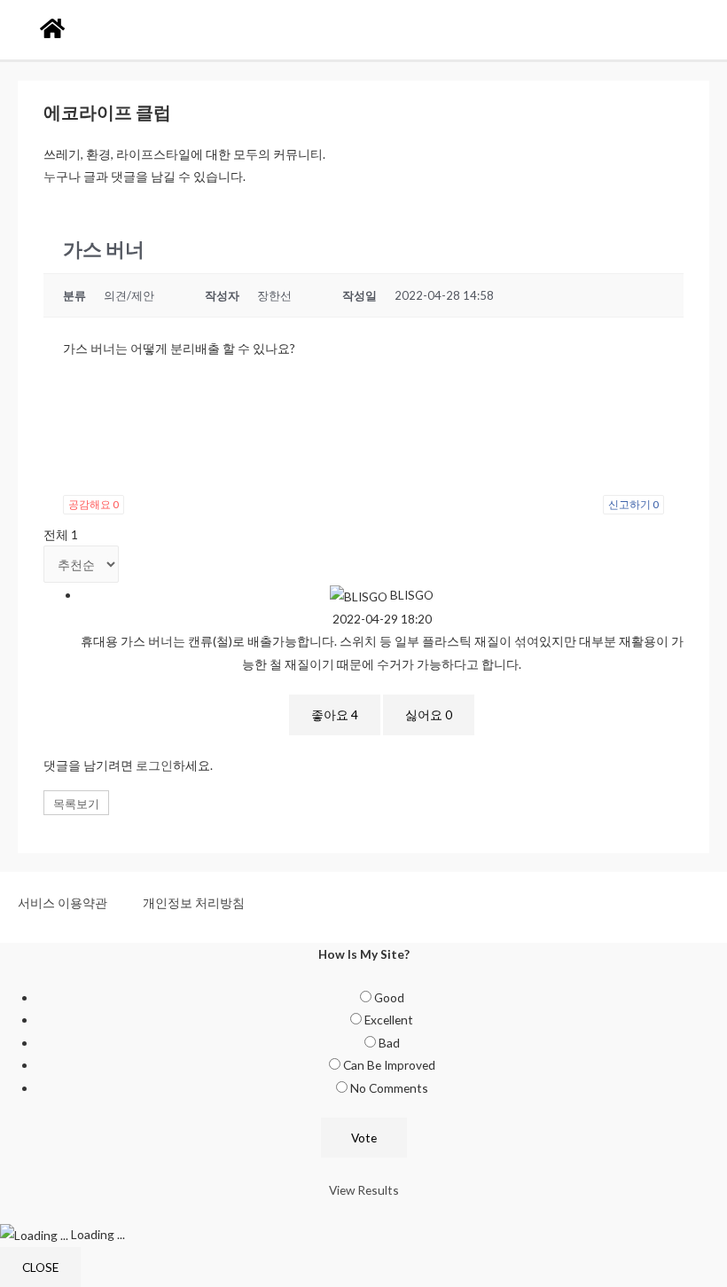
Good (389, 997)
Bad (389, 1042)
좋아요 (334, 714)
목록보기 (76, 804)
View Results (364, 1189)
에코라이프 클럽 (107, 111)
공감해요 (93, 504)
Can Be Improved (389, 1064)
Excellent (388, 1019)
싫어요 (428, 714)
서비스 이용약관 (62, 902)
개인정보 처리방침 (194, 902)
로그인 (154, 765)
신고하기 (633, 504)
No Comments (389, 1087)
